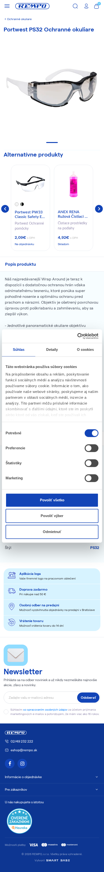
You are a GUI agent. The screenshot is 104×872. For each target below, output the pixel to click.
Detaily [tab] (52, 349)
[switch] (91, 448)
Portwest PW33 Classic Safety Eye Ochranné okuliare (30, 214)
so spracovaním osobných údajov (45, 709)
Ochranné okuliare (19, 19)
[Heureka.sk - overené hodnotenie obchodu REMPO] (19, 821)
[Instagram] (22, 763)
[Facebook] (10, 763)
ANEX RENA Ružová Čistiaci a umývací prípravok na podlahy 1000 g (73, 214)
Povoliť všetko (52, 500)
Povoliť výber (52, 516)
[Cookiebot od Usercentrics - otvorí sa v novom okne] (77, 336)
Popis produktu (20, 264)
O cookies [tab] (85, 349)
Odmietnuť (52, 532)
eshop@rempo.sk (24, 750)
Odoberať (88, 697)
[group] (30, 208)
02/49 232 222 (22, 741)
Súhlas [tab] (19, 349)
